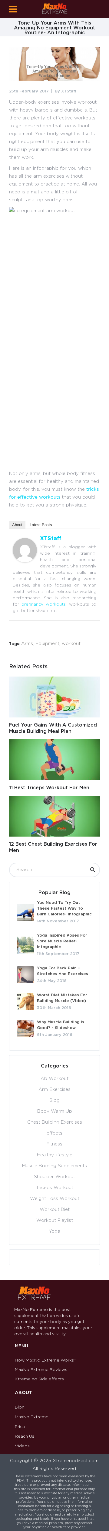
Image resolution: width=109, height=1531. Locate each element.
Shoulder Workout (54, 1177)
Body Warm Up (54, 1111)
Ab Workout (54, 1078)
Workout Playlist (54, 1220)
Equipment (47, 643)
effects (54, 1133)
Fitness (54, 1144)
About (17, 525)
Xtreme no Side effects (39, 1379)
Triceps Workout (54, 1187)
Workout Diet (55, 1209)
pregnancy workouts (43, 604)
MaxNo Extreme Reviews (41, 1370)
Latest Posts (41, 525)
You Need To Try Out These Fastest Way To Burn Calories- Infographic (64, 908)
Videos (22, 1446)
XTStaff (69, 91)
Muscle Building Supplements (54, 1166)
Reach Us (24, 1436)
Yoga (54, 1231)
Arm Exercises (54, 1089)
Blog (54, 1100)
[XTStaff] (25, 561)
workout (71, 643)
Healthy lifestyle (54, 1155)
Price (20, 1427)
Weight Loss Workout (54, 1198)
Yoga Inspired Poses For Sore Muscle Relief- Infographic (62, 941)
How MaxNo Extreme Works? (45, 1360)
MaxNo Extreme (31, 1417)
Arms (27, 643)
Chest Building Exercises (54, 1122)
